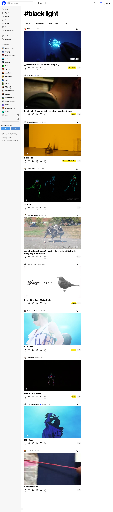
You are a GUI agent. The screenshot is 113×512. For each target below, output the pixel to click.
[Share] (77, 29)
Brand (15, 133)
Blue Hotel (29, 347)
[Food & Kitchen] (10, 90)
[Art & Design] (10, 73)
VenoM (29, 451)
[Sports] (10, 83)
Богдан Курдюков (32, 122)
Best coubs (8, 20)
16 (79, 114)
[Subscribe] (18, 115)
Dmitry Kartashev (32, 215)
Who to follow (9, 27)
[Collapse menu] (22, 509)
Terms (3, 135)
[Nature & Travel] (10, 97)
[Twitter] (5, 128)
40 (78, 256)
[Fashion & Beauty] (10, 101)
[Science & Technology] (10, 87)
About (3, 133)
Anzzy (29, 28)
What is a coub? (9, 30)
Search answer (31, 487)
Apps (11, 133)
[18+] (18, 119)
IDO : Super (29, 440)
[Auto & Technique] (10, 108)
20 (78, 350)
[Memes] (10, 112)
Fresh (65, 23)
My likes (7, 36)
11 (79, 303)
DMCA (17, 135)
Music (73, 114)
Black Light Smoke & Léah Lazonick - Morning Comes (48, 111)
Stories (7, 23)
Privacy (8, 135)
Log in (108, 3)
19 (79, 396)
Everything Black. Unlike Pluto (37, 300)
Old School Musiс (32, 311)
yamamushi (30, 75)
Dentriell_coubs (31, 264)
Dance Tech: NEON (32, 393)
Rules (13, 135)
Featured (7, 16)
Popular (7, 13)
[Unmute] (26, 106)
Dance (73, 350)
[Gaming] (10, 66)
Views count (53, 23)
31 (79, 161)
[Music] (10, 80)
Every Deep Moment (33, 404)
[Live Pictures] (10, 76)
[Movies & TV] (10, 62)
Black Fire (28, 158)
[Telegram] (15, 128)
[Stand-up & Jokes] (10, 55)
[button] (108, 23)
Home (6, 9)
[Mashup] (10, 59)
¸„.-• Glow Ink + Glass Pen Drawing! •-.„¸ (41, 64)
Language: (7, 137)
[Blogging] (10, 52)
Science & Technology (69, 160)
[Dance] (10, 104)
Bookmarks (8, 39)
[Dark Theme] (94, 3)
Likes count (39, 23)
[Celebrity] (10, 94)
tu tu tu (27, 204)
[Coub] (4, 3)
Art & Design (72, 67)
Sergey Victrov (31, 168)
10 (79, 443)
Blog (7, 133)
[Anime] (10, 115)
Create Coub (42, 3)
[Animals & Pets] (10, 48)
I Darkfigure (30, 357)
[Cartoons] (10, 69)
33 (79, 67)
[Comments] (33, 68)
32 (79, 207)
